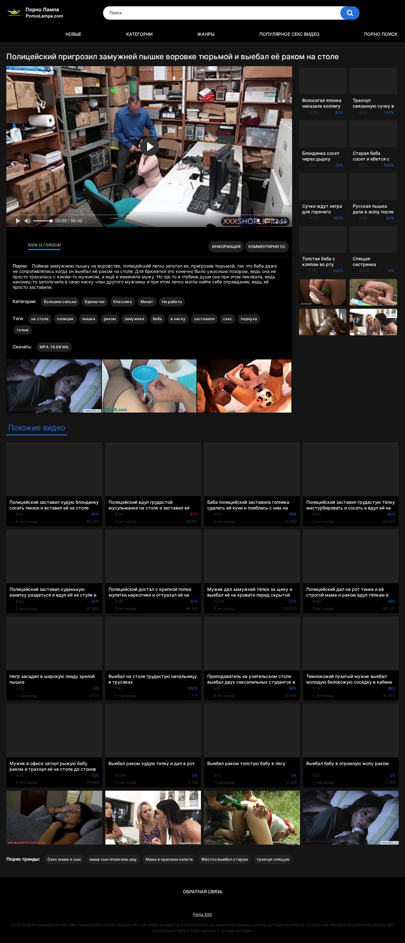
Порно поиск (380, 34)
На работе (172, 301)
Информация (226, 246)
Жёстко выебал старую (224, 859)
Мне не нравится (21, 247)
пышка (89, 318)
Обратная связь (202, 891)
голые (23, 329)
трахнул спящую (273, 859)
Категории (139, 34)
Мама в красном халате (169, 859)
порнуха (249, 318)
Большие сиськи (60, 301)
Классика (122, 301)
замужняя (134, 318)
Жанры (206, 34)
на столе (39, 318)
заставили (204, 318)
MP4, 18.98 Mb (54, 347)
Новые (73, 34)
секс (227, 318)
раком (110, 318)
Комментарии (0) (266, 246)
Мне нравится (12, 247)
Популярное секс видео (289, 34)
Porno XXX (202, 914)
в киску (178, 318)
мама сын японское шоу (113, 859)
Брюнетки (94, 301)
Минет (146, 301)
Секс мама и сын (64, 859)
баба (157, 318)
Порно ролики (14, 34)
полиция (65, 318)
